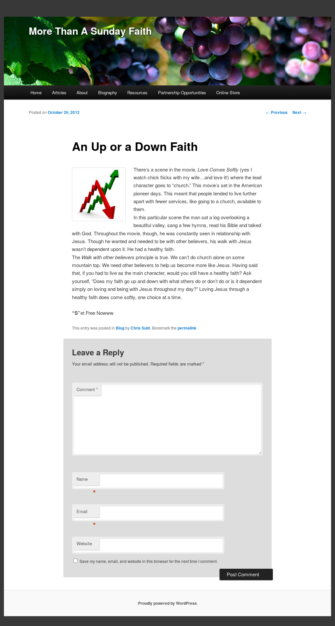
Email (86, 513)
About (82, 92)
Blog (120, 328)
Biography (107, 92)
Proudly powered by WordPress (167, 603)
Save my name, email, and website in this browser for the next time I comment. (148, 561)
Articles (59, 92)
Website (84, 543)
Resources (137, 92)
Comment (87, 389)
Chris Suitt (140, 328)
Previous (277, 112)
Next (299, 112)
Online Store (228, 92)
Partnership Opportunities (182, 92)
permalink (187, 328)
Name (86, 480)
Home (36, 92)
